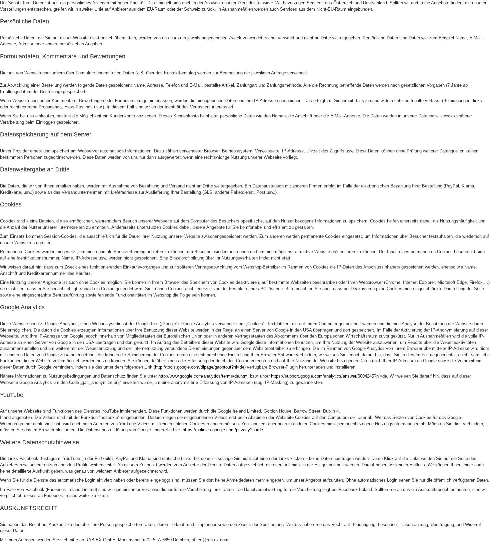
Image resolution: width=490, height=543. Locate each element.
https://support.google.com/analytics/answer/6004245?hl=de (329, 376)
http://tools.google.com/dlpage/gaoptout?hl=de (199, 367)
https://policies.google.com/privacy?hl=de (223, 429)
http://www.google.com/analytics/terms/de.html (203, 376)
